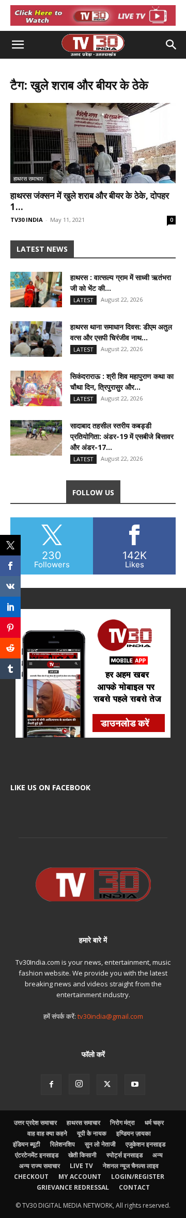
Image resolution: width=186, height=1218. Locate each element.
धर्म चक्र (154, 1122)
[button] (17, 45)
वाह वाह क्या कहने (47, 1133)
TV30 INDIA (26, 219)
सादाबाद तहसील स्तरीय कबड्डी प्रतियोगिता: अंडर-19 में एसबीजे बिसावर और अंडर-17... (122, 436)
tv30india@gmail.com (110, 1016)
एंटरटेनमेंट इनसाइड (36, 1155)
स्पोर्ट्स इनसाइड (124, 1155)
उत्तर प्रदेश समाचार (35, 1122)
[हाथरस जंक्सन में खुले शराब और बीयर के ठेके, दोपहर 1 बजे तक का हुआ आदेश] (93, 143)
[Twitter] (107, 1084)
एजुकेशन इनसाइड (145, 1144)
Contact (134, 1187)
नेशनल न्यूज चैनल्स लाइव (131, 1165)
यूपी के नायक (91, 1133)
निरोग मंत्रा (122, 1122)
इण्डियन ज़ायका (133, 1133)
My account (79, 1176)
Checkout (31, 1176)
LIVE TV (81, 1165)
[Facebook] (51, 1084)
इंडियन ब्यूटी (26, 1144)
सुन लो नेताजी (100, 1144)
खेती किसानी (82, 1155)
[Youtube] (135, 1084)
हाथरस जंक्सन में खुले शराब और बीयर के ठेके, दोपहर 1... (89, 201)
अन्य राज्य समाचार (39, 1165)
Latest (83, 300)
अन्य (157, 1155)
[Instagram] (79, 1084)
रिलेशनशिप (62, 1144)
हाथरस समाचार (28, 178)
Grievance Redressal (73, 1187)
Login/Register (137, 1176)
